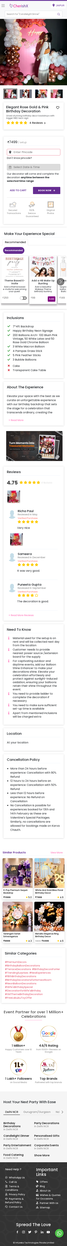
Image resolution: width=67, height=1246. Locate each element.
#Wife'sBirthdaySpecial (19, 987)
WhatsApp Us (17, 1177)
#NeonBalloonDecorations (20, 983)
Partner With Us (49, 1203)
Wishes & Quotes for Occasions (48, 1196)
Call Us (13, 1182)
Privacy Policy (17, 1194)
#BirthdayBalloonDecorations (22, 965)
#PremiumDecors (15, 962)
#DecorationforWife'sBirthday (23, 990)
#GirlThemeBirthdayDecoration (24, 994)
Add (51, 299)
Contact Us (16, 1207)
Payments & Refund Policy (14, 1200)
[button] (30, 14)
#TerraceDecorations (18, 969)
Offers (44, 1182)
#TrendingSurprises (16, 972)
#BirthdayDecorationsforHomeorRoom (28, 980)
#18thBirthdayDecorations (20, 976)
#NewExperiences (40, 972)
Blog (42, 1186)
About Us (45, 1190)
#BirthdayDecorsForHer (46, 969)
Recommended (14, 250)
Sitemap (45, 1207)
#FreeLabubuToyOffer (18, 997)
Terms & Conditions (12, 1188)
